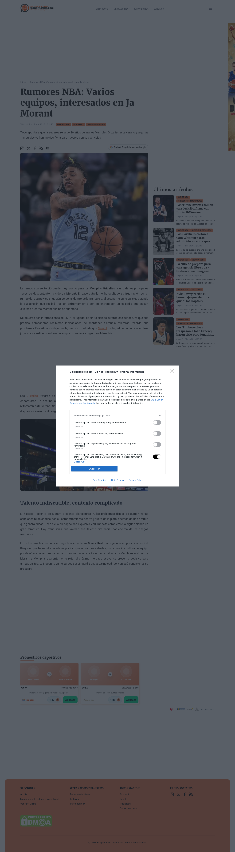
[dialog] (117, 426)
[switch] (157, 422)
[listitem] (117, 415)
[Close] (173, 372)
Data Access (117, 480)
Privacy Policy (136, 480)
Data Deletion (99, 480)
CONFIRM (94, 469)
